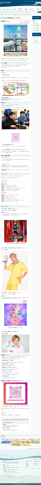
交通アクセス (27, 469)
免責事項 (27, 463)
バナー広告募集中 (3, 437)
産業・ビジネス (32, 9)
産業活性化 (14, 14)
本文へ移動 (27, 1)
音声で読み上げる (30, 4)
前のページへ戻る (31, 448)
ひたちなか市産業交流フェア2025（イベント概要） (37, 30)
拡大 (35, 4)
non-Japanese (39, 1)
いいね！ (9, 21)
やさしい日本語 (31, 1)
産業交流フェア (19, 14)
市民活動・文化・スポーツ (20, 9)
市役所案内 (32, 468)
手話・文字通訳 (25, 4)
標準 (33, 4)
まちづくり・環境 (26, 9)
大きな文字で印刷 (26, 22)
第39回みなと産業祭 (36, 23)
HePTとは (3, 130)
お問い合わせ (38, 469)
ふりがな (35, 1)
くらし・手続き (3, 9)
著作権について (36, 463)
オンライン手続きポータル (36, 38)
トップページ (6, 14)
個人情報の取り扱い (37, 461)
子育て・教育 (9, 9)
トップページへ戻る (38, 448)
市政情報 (38, 9)
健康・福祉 (14, 9)
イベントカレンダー (36, 39)
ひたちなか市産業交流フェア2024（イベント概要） (37, 28)
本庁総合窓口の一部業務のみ (11, 471)
